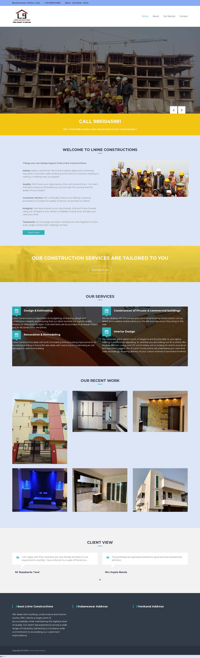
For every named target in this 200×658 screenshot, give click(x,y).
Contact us (100, 270)
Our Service (169, 16)
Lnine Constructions (36, 650)
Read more (33, 232)
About (156, 16)
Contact (184, 16)
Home (145, 16)
